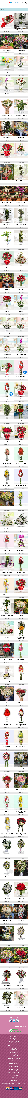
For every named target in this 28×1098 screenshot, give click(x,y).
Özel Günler (14, 1080)
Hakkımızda (14, 1049)
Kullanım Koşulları (14, 1038)
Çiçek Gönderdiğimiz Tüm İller (14, 1072)
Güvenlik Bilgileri (14, 1052)
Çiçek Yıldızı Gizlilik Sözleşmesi (14, 1039)
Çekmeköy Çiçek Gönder (14, 1066)
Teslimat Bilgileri (14, 1054)
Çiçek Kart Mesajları (14, 1079)
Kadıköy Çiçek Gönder (14, 1068)
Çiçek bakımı (14, 1077)
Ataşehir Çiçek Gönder (14, 1062)
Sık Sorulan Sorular (14, 1042)
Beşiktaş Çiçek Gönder (14, 1063)
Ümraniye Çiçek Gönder (14, 1069)
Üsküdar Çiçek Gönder (14, 1070)
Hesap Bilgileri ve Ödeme (14, 1051)
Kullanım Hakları (22, 1085)
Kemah (2, 9)
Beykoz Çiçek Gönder (14, 1065)
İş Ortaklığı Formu (14, 1055)
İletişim (14, 1048)
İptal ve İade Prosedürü (14, 1041)
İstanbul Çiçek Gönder (14, 1060)
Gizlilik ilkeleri (14, 1085)
